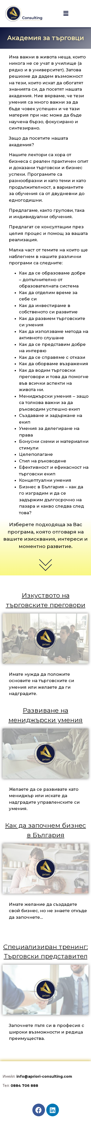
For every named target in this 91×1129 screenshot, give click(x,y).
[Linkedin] (52, 1110)
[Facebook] (38, 1110)
